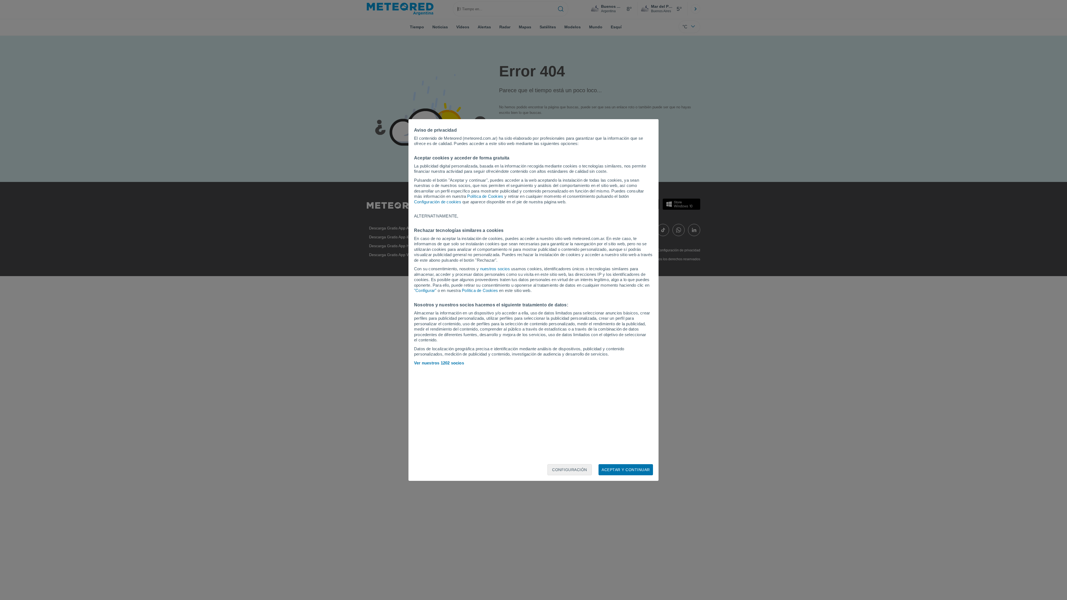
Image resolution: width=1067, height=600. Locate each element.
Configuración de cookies (437, 201)
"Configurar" (425, 290)
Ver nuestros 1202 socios (439, 363)
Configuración (569, 470)
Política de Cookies (485, 196)
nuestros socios (495, 268)
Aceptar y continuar (626, 470)
